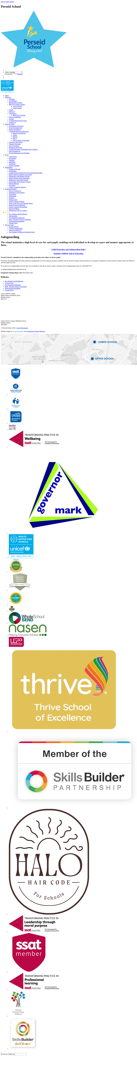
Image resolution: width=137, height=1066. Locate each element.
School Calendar (14, 165)
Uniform (11, 198)
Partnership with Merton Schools (19, 176)
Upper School (17, 108)
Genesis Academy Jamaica (17, 187)
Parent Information (11, 189)
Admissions (12, 196)
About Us (8, 97)
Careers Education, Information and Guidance (23, 149)
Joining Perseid (13, 227)
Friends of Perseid (14, 169)
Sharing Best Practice (15, 103)
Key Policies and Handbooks (18, 214)
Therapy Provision (15, 144)
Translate (20, 74)
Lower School (17, 106)
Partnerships (9, 167)
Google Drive (13, 223)
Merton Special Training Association (20, 174)
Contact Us (12, 122)
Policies (7, 212)
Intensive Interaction (19, 133)
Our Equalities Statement (17, 218)
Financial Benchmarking (16, 221)
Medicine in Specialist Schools (18, 180)
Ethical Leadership (15, 117)
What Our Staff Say (15, 230)
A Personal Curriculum (16, 126)
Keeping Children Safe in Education (68, 253)
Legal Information (22, 328)
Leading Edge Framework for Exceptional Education (25, 173)
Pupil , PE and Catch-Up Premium (20, 219)
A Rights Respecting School (18, 121)
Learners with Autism (15, 142)
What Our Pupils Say (15, 128)
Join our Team (9, 225)
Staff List (12, 112)
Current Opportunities (16, 228)
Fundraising (12, 171)
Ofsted (11, 110)
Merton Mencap (14, 183)
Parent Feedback (14, 209)
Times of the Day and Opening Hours (21, 203)
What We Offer (10, 124)
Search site (4, 1054)
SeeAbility (12, 185)
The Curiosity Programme (21, 140)
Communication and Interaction (19, 131)
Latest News (13, 156)
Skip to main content (7, 1)
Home (7, 95)
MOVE (15, 137)
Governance (13, 113)
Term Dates (12, 194)
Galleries (11, 160)
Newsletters (12, 158)
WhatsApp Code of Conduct (18, 210)
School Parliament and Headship (19, 153)
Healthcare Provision (15, 147)
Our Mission (13, 101)
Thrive (15, 135)
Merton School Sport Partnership (19, 178)
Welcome (12, 99)
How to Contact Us (15, 191)
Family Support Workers (16, 201)
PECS (15, 138)
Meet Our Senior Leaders (17, 104)
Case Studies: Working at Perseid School (22, 232)
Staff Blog (12, 162)
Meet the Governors (19, 115)
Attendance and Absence (17, 192)
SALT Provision (14, 146)
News (7, 155)
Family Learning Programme (18, 207)
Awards (11, 119)
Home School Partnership (17, 205)
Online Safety (13, 200)
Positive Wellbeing (15, 130)
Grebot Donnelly (18, 331)
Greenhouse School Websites (36, 331)
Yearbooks (12, 164)
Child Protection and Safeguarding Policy (68, 249)
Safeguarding (13, 216)
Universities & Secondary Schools (19, 182)
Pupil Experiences (14, 151)
